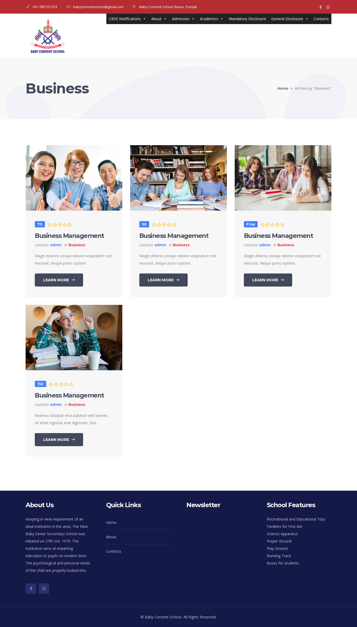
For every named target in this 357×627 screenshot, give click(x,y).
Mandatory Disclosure (247, 18)
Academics (209, 18)
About (156, 18)
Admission (180, 18)
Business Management (69, 235)
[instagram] (44, 588)
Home (283, 88)
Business (76, 244)
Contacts (321, 18)
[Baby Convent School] (47, 35)
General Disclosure (287, 18)
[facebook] (31, 588)
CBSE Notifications (125, 18)
